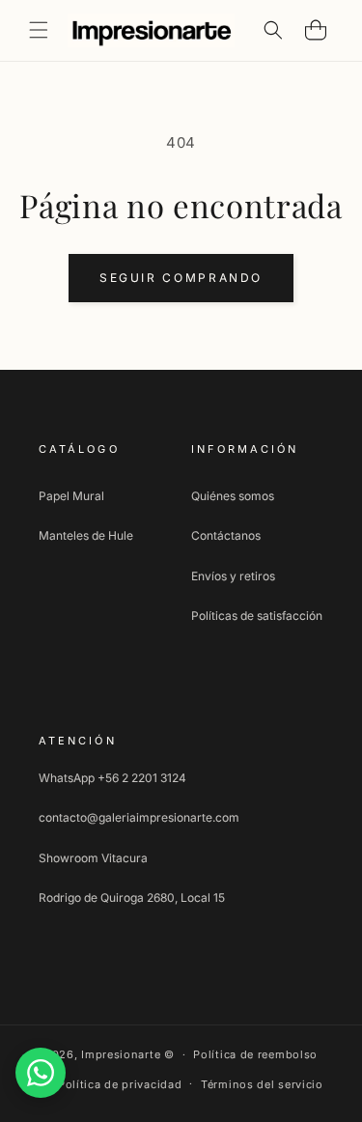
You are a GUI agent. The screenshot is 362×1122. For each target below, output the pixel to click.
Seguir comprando (181, 277)
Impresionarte (120, 1054)
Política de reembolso (255, 1054)
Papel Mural (71, 496)
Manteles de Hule (86, 535)
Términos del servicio (262, 1084)
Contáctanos (226, 535)
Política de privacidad (119, 1084)
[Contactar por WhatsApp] (40, 1073)
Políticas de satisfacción (256, 615)
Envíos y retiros (233, 576)
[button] (38, 30)
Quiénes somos (232, 496)
